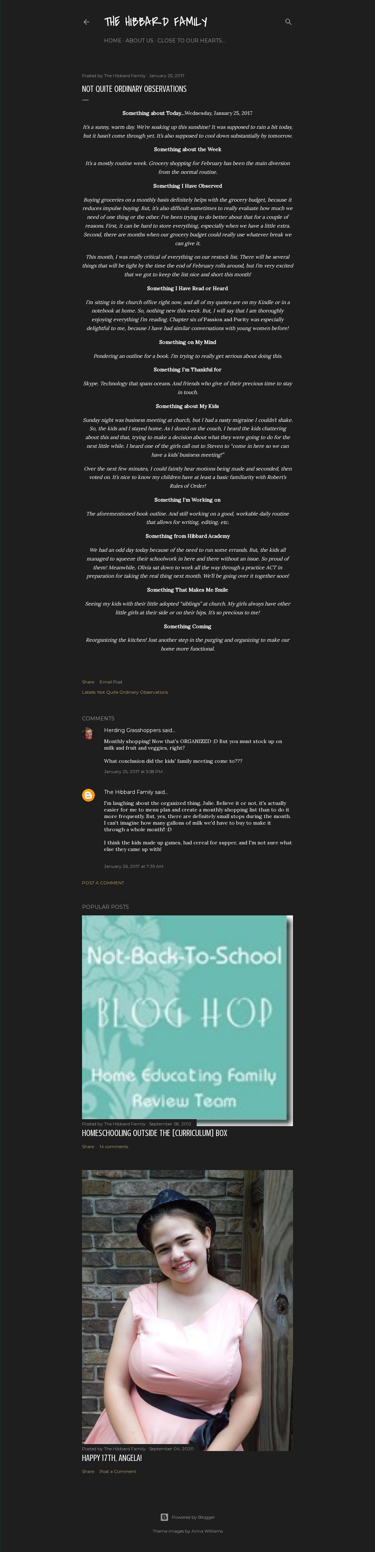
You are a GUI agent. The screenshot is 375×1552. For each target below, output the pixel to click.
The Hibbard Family (155, 22)
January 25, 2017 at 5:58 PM (133, 771)
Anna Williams (207, 1531)
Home (113, 40)
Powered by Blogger (193, 1517)
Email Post (111, 682)
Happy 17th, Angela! (112, 1458)
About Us (139, 40)
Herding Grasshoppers (132, 730)
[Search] (288, 20)
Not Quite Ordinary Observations (132, 692)
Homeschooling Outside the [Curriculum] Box (154, 1133)
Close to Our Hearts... (191, 40)
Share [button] (88, 682)
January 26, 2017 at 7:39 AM (133, 866)
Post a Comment (103, 882)
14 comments (114, 1146)
